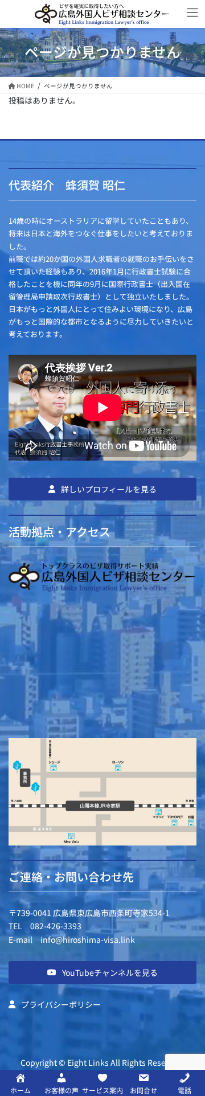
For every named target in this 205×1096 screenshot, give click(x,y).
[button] (102, 489)
